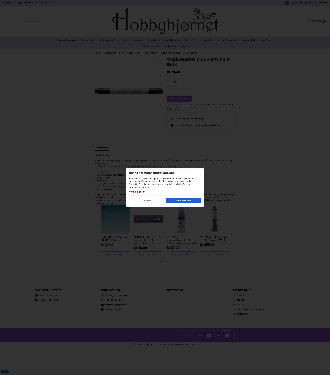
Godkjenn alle (183, 200)
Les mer (147, 200)
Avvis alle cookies (138, 191)
